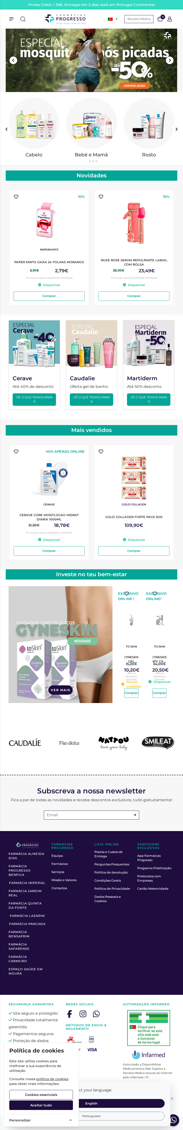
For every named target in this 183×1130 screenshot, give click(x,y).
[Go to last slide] (6, 129)
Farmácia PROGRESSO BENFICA (20, 870)
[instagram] (83, 1014)
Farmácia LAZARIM (27, 916)
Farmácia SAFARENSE (19, 946)
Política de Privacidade (112, 888)
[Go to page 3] (93, 161)
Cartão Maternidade (152, 888)
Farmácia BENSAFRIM (19, 934)
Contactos (59, 888)
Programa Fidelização (154, 868)
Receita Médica (138, 19)
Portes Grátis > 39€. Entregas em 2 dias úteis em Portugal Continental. (91, 5)
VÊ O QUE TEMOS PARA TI (34, 400)
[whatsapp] (96, 1014)
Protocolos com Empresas (149, 878)
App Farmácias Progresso (149, 858)
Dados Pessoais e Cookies (107, 899)
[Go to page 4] (96, 161)
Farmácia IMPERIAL (27, 883)
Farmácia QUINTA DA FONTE (25, 905)
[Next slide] (169, 60)
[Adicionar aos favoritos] (16, 196)
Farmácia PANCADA (27, 924)
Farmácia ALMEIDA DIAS (26, 856)
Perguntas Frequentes (111, 864)
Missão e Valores (63, 880)
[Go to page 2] (90, 161)
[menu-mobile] (11, 19)
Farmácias (59, 864)
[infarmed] (148, 1028)
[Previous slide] (13, 60)
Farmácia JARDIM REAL (25, 893)
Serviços (57, 872)
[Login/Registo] (170, 19)
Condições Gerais (107, 880)
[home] (65, 19)
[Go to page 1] (86, 161)
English (91, 1103)
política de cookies (52, 1079)
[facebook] (69, 1014)
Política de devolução (111, 872)
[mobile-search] (23, 19)
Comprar (49, 296)
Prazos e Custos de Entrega (108, 854)
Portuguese (91, 1116)
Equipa (57, 856)
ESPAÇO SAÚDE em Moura (26, 971)
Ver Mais (60, 690)
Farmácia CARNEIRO (18, 959)
